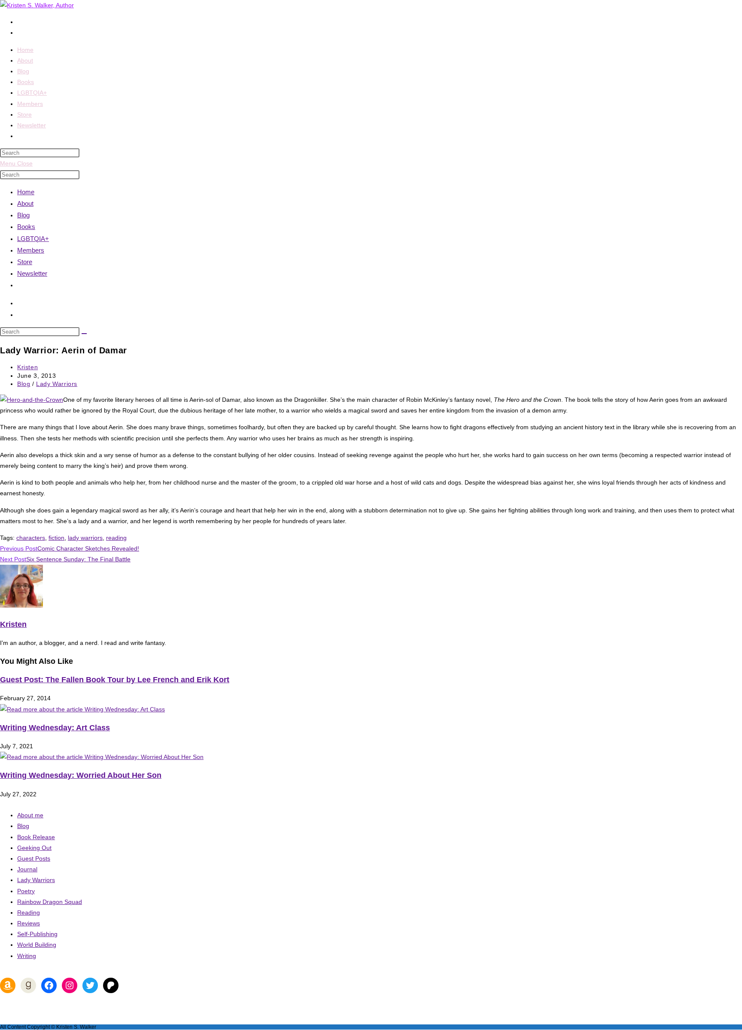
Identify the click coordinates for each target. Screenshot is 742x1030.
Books (26, 226)
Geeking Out (34, 847)
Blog (23, 215)
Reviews (28, 923)
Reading (28, 912)
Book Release (36, 837)
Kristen (27, 367)
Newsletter (32, 273)
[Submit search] (84, 333)
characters (30, 537)
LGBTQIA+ (33, 238)
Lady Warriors (56, 383)
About (25, 203)
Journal (27, 869)
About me (30, 815)
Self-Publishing (37, 934)
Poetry (26, 891)
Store (24, 261)
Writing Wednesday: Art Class (55, 727)
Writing (26, 955)
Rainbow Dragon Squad (49, 901)
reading (116, 537)
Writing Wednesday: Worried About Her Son (80, 775)
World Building (36, 944)
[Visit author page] (21, 605)
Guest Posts (33, 858)
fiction (56, 537)
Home (25, 192)
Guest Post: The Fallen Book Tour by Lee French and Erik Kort (114, 679)
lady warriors (85, 537)
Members (30, 250)
